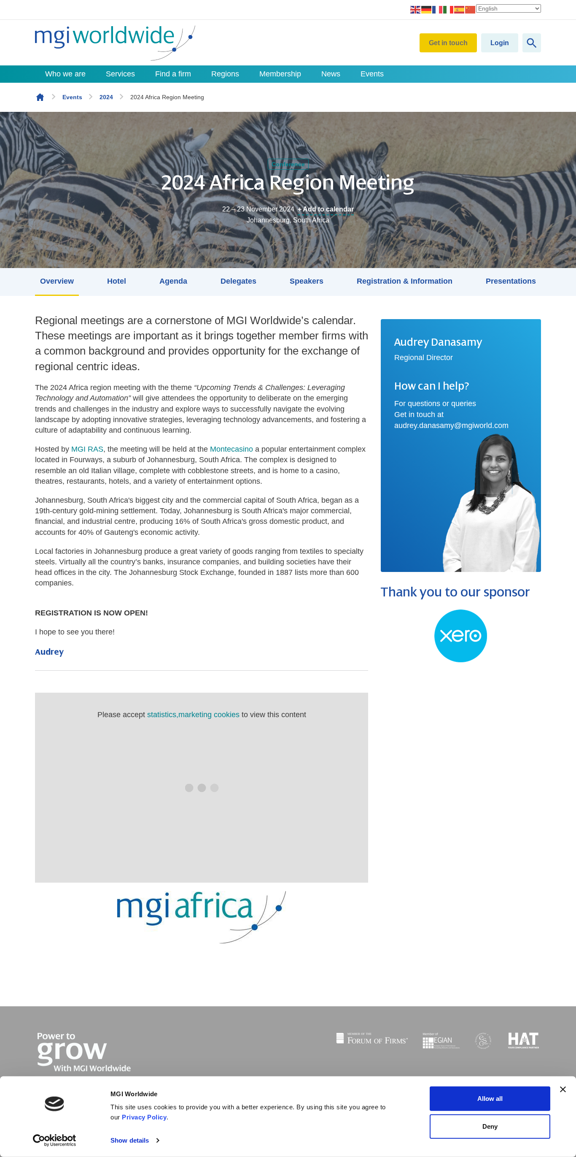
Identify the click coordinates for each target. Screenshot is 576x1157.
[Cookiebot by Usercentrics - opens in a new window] (55, 1140)
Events (372, 74)
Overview (57, 281)
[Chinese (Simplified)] (470, 9)
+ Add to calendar (326, 209)
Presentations (511, 281)
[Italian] (448, 9)
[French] (437, 9)
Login (499, 42)
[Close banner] (563, 1089)
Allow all (490, 1098)
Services (120, 74)
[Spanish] (459, 9)
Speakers (306, 281)
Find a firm (173, 74)
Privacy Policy (144, 1117)
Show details (129, 1140)
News (330, 74)
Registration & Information (404, 281)
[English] (415, 9)
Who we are (65, 74)
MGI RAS (87, 449)
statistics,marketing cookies (193, 714)
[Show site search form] (531, 42)
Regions (225, 74)
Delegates (238, 281)
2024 (106, 97)
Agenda (173, 281)
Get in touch (448, 42)
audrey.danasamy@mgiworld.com (451, 425)
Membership (280, 74)
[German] (426, 9)
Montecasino (231, 449)
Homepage (40, 97)
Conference (288, 164)
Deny (490, 1126)
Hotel (116, 281)
